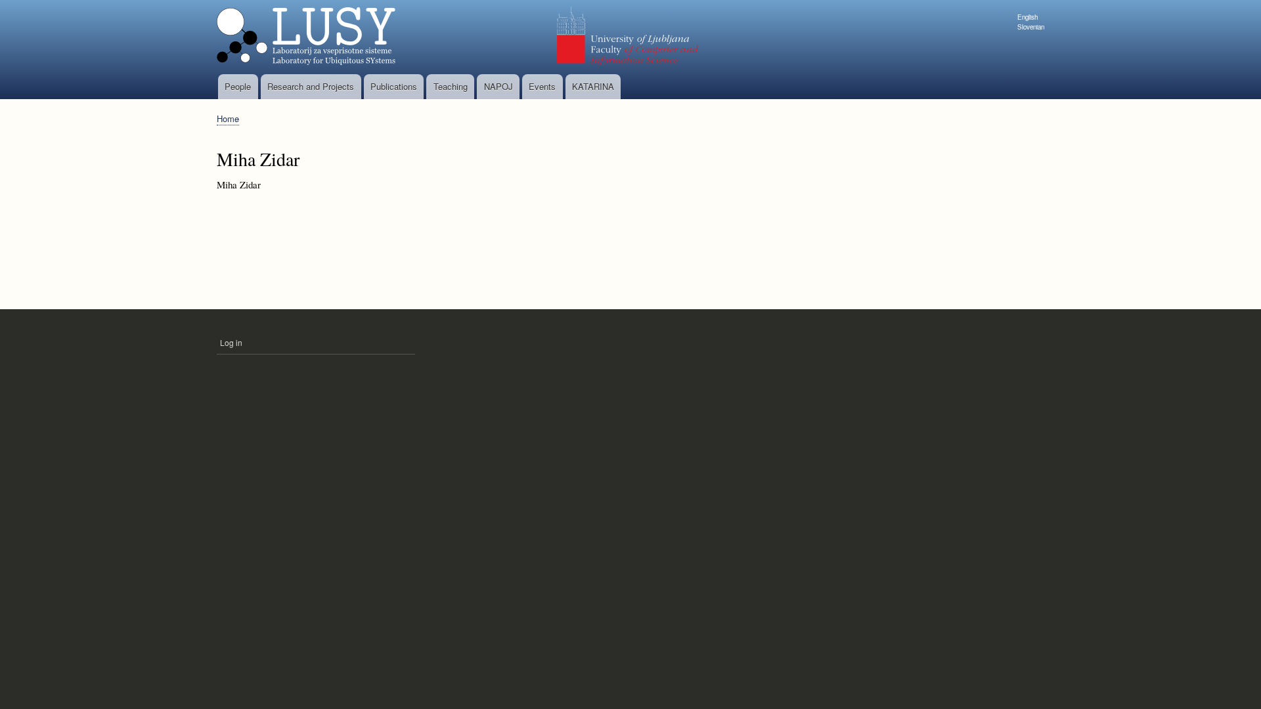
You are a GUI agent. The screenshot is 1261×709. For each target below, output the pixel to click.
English (1027, 17)
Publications (393, 86)
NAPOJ (498, 86)
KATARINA (593, 86)
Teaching (450, 86)
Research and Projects (310, 86)
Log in (231, 342)
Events (542, 86)
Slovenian (1030, 27)
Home (228, 118)
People (238, 86)
